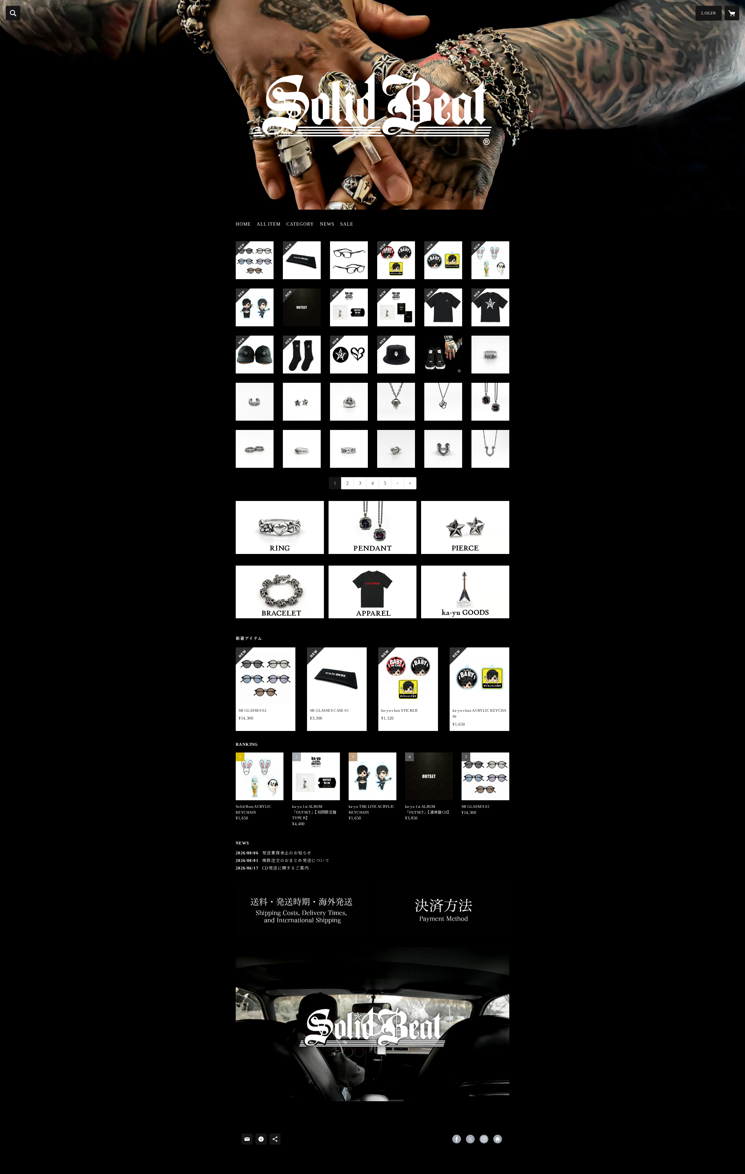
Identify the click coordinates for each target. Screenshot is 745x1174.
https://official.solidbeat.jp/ (497, 1139)
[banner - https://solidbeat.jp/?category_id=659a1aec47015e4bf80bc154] (465, 592)
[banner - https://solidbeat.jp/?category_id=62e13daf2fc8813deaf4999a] (373, 592)
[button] (709, 13)
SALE (346, 224)
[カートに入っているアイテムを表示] (732, 13)
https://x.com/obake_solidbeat (470, 1139)
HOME (243, 224)
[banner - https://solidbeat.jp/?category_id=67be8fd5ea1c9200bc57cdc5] (280, 592)
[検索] (13, 13)
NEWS (327, 224)
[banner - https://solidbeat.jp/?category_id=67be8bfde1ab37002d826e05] (465, 527)
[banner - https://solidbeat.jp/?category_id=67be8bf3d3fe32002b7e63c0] (373, 527)
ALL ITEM (269, 224)
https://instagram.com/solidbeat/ (484, 1139)
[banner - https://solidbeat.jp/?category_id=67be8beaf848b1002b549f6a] (280, 527)
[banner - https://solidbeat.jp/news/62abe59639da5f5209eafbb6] (301, 909)
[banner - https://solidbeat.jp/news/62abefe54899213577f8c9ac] (443, 909)
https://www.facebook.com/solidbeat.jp (456, 1139)
